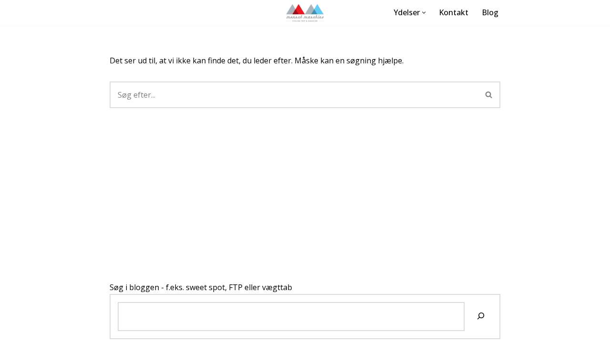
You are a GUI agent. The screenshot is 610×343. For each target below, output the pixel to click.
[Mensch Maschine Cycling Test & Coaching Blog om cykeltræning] (305, 13)
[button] (424, 12)
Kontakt (453, 12)
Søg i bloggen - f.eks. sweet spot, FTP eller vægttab (201, 287)
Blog (490, 12)
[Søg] (489, 94)
